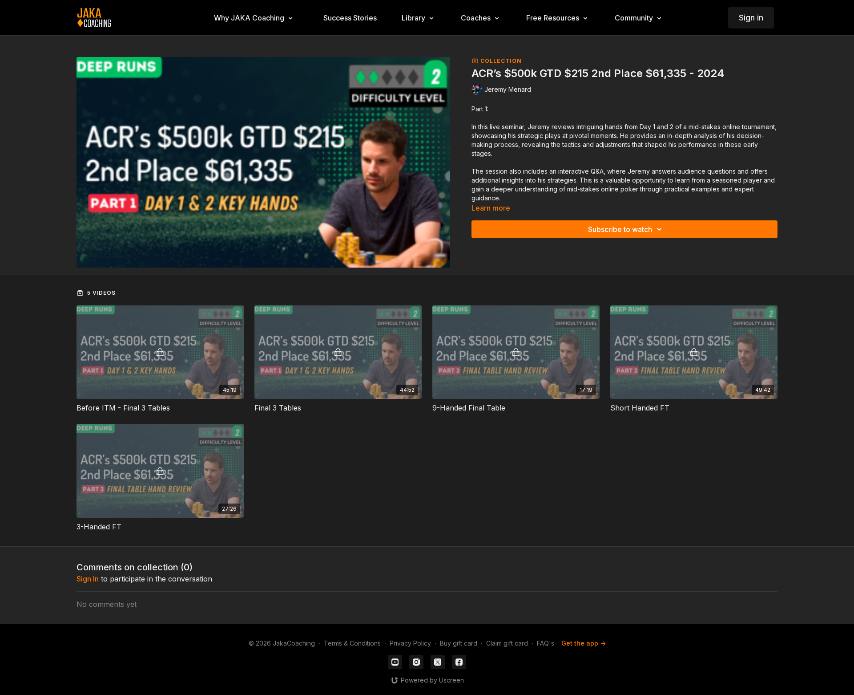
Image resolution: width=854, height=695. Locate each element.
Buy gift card (458, 643)
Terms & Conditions (352, 643)
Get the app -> (583, 643)
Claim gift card (507, 643)
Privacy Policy (410, 643)
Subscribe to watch (620, 229)
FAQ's (545, 643)
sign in (88, 578)
